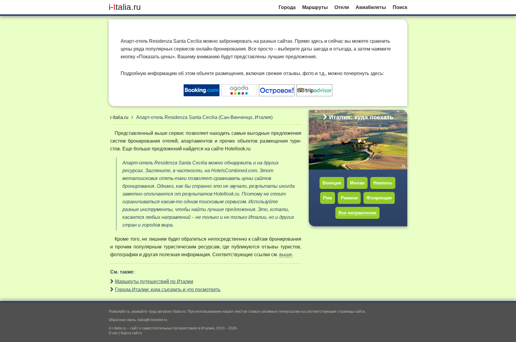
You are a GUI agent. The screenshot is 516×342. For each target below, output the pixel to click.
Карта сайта (131, 333)
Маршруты (315, 7)
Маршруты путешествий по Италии (154, 281)
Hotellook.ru (238, 148)
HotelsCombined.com (234, 170)
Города (287, 7)
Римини (349, 197)
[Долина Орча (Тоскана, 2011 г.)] (404, 166)
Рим (327, 197)
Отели (341, 7)
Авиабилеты (371, 7)
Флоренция (379, 197)
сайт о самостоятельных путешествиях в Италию (172, 328)
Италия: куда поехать (361, 117)
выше (285, 254)
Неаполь (382, 182)
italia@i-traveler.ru (152, 320)
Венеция (331, 182)
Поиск (400, 7)
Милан (357, 182)
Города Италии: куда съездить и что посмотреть (167, 289)
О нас (113, 333)
